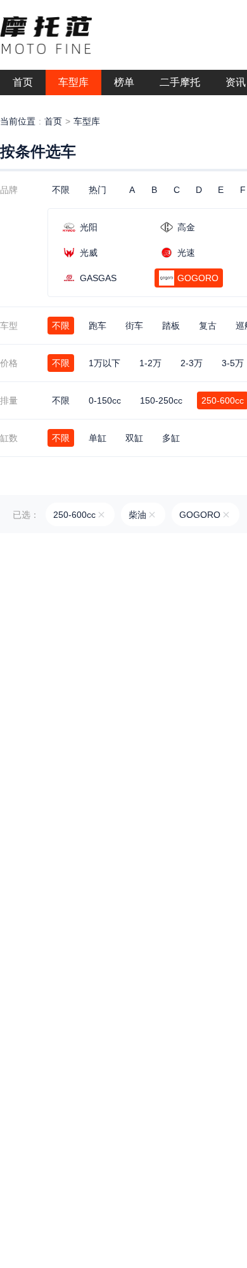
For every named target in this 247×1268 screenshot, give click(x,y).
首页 (53, 121)
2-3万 (191, 363)
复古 (208, 325)
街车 (134, 325)
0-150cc (105, 400)
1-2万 (150, 363)
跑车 (97, 325)
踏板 (171, 325)
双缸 (134, 438)
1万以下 (104, 363)
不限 (61, 190)
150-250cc (161, 400)
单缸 (97, 438)
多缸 (171, 438)
